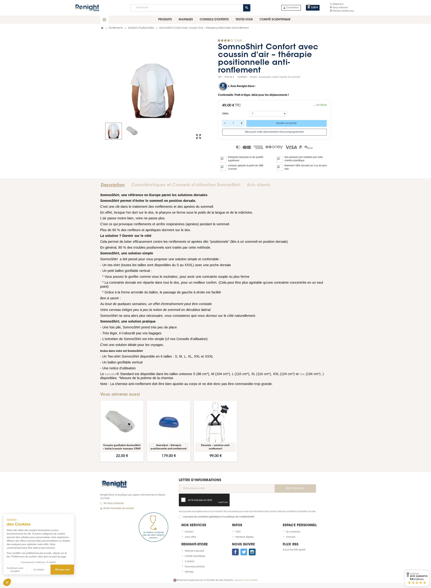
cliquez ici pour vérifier (245, 580)
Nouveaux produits (195, 567)
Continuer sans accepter (15, 569)
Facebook (235, 552)
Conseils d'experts (214, 19)
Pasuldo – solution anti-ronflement (215, 447)
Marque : (243, 77)
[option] (121, 431)
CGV (238, 532)
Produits (165, 19)
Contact (189, 532)
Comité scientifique (275, 19)
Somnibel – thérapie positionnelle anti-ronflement (169, 447)
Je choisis (39, 569)
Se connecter (293, 532)
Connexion (291, 7)
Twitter (243, 552)
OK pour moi (62, 569)
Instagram (252, 552)
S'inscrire (290, 537)
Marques (186, 19)
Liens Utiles (190, 537)
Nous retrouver (339, 8)
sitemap (189, 572)
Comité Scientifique (195, 556)
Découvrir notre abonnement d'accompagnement (274, 132)
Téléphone (336, 4)
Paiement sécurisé (194, 551)
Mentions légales (245, 537)
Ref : (220, 77)
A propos (189, 561)
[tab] (114, 185)
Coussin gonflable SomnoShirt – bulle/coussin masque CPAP (122, 447)
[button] (7, 582)
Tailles (225, 114)
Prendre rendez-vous (342, 11)
